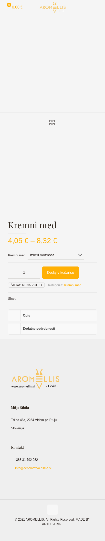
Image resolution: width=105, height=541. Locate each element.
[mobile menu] (98, 7)
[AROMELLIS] (52, 7)
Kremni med (16, 255)
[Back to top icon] (52, 510)
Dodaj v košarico (60, 272)
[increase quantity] (34, 272)
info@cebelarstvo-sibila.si (33, 468)
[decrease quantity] (13, 272)
